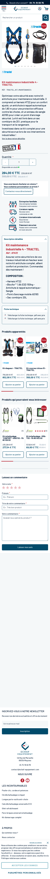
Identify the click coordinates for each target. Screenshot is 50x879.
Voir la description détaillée (13, 139)
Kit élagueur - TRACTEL (13, 368)
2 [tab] (19, 391)
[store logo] (22, 9)
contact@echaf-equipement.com (25, 770)
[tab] (25, 239)
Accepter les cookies (25, 865)
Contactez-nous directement (18, 191)
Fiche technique (11, 309)
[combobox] (25, 18)
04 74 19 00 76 (25, 765)
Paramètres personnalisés (24, 873)
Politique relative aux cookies (13, 858)
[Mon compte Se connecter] (39, 8)
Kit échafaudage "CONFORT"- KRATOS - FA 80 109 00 (13, 438)
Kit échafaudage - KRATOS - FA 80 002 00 (36, 437)
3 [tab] (31, 391)
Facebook (22, 780)
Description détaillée (13, 239)
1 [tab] (7, 391)
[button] (15, 66)
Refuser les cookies (36, 842)
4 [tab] (43, 391)
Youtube (27, 780)
